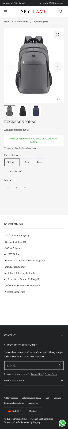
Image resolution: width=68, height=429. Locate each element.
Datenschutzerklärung (31, 398)
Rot (27, 162)
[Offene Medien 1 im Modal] (57, 34)
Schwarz (12, 162)
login (12, 138)
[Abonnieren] (59, 365)
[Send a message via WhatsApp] (62, 423)
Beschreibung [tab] (13, 224)
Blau (39, 162)
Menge (8, 180)
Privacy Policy (51, 374)
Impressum (33, 403)
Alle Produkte (21, 21)
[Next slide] (57, 65)
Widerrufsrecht (11, 398)
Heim (7, 21)
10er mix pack (15, 171)
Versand (8, 148)
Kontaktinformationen (14, 403)
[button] (5, 11)
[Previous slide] (10, 65)
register (23, 138)
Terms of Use (37, 374)
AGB (48, 398)
